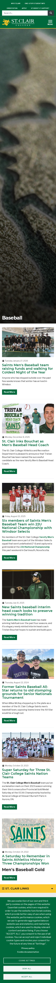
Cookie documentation (28, 952)
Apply (24, 8)
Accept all (26, 977)
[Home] (18, 22)
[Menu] (52, 22)
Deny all (26, 969)
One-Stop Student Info (35, 3)
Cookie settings (27, 960)
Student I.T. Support (40, 8)
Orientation (12, 8)
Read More (9, 392)
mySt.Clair (15, 3)
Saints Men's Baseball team (21, 620)
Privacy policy (28, 948)
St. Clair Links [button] (16, 888)
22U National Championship (35, 547)
